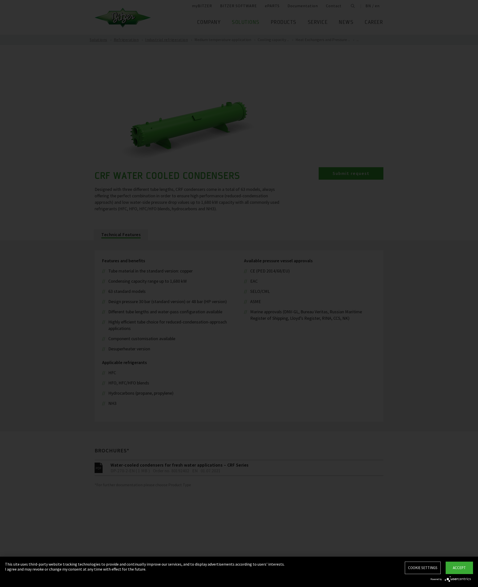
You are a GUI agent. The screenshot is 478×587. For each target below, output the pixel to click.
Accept (459, 567)
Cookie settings (422, 567)
